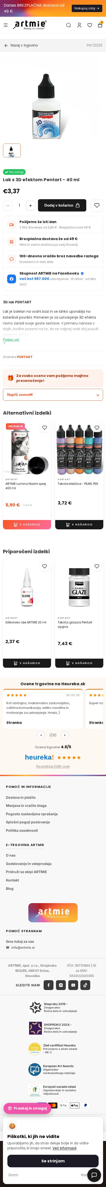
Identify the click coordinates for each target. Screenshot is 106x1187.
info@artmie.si (23, 947)
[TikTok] (85, 985)
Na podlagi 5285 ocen (53, 766)
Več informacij (64, 1148)
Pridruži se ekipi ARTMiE (26, 872)
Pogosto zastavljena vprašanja (32, 814)
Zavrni (13, 1175)
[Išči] (68, 25)
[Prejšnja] (41, 735)
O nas (11, 855)
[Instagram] (61, 985)
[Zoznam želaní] (90, 25)
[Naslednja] (65, 735)
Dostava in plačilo (21, 797)
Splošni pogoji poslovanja (28, 822)
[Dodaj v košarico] (27, 524)
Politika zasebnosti (22, 830)
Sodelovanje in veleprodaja (29, 864)
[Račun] (79, 25)
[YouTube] (73, 985)
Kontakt (12, 880)
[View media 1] (12, 150)
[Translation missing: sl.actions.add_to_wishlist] (44, 427)
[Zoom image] (50, 108)
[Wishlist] (97, 205)
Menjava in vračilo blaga (26, 805)
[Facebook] (48, 985)
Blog (10, 888)
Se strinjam (53, 1161)
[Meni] (5, 25)
